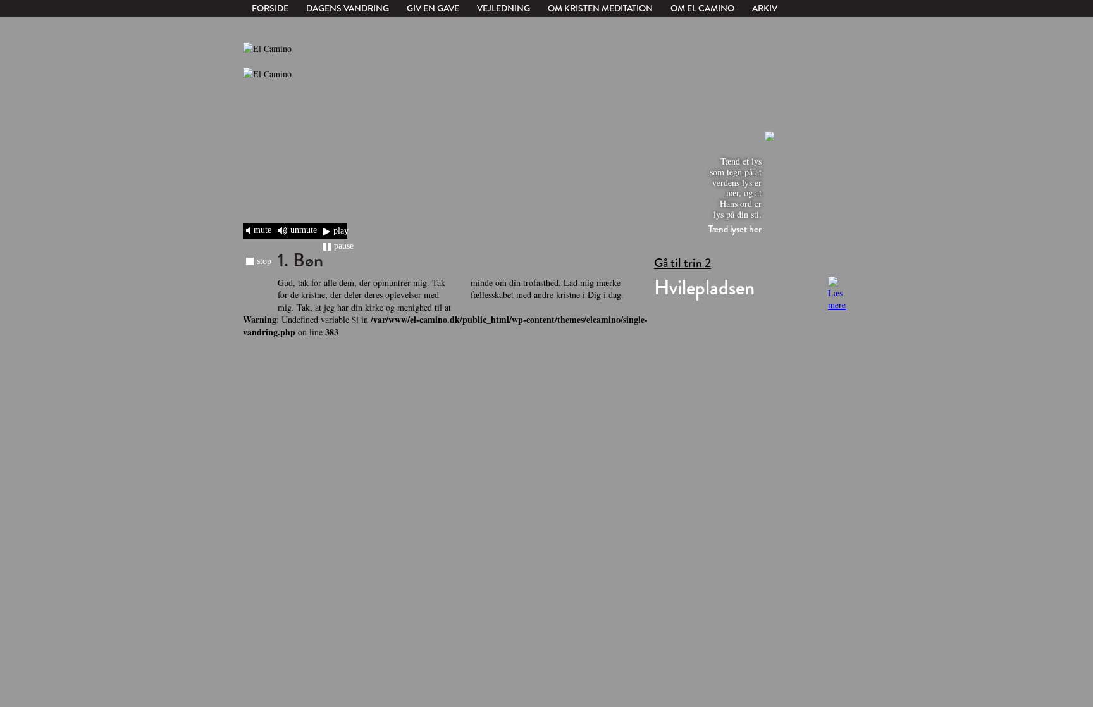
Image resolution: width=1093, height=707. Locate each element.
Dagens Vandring (347, 8)
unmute (303, 229)
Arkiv (764, 8)
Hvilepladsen (704, 288)
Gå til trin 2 (682, 263)
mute (262, 229)
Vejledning (503, 8)
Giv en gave (433, 8)
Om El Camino (702, 8)
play (341, 230)
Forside (270, 8)
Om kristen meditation (600, 8)
